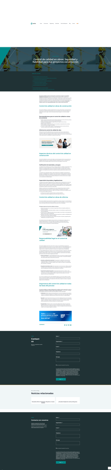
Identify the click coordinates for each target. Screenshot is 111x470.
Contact (73, 23)
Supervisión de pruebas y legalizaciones (40, 83)
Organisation (59, 341)
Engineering (52, 23)
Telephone (58, 351)
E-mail (57, 346)
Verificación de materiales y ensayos (40, 82)
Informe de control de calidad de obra (40, 79)
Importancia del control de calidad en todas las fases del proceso (43, 89)
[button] (65, 325)
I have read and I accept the (63, 365)
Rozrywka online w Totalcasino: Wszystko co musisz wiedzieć (43, 402)
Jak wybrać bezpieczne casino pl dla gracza (68, 401)
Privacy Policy (67, 365)
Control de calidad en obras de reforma (39, 85)
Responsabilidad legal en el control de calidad (40, 87)
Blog (70, 23)
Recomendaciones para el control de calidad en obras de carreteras (45, 78)
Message (58, 356)
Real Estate (57, 23)
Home (41, 23)
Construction (46, 23)
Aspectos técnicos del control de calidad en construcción (42, 80)
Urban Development (64, 23)
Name (57, 336)
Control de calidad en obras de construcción (40, 76)
